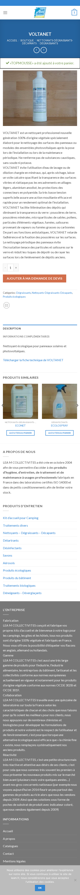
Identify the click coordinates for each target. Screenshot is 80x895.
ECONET (20, 425)
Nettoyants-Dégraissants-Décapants (52, 292)
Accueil (12, 40)
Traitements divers (15, 525)
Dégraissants (49, 43)
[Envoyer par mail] (6, 305)
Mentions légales (14, 861)
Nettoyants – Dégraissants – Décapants (29, 533)
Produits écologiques (14, 296)
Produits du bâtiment (17, 578)
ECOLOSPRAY (59, 425)
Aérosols (9, 563)
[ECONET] (20, 401)
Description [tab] (12, 328)
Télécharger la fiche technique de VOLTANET (33, 360)
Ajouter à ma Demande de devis (34, 278)
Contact (8, 853)
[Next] (77, 413)
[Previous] (3, 413)
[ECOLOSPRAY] (59, 401)
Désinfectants (12, 548)
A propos (9, 838)
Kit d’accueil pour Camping (20, 518)
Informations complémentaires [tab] (26, 336)
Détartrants (11, 540)
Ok (40, 887)
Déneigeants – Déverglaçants (22, 593)
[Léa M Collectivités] (40, 12)
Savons (7, 555)
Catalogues (10, 846)
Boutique (27, 40)
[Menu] (5, 12)
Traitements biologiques (19, 585)
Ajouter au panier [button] (20, 433)
